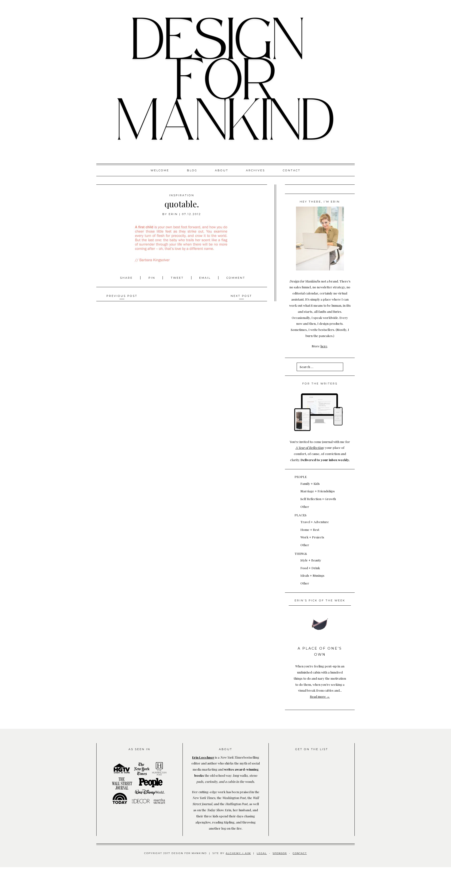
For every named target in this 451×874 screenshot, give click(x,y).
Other (304, 506)
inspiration (181, 195)
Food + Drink (310, 568)
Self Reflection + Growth (318, 499)
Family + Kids (310, 483)
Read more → (320, 696)
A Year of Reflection (309, 447)
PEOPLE (301, 476)
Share (127, 277)
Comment (235, 277)
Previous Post (121, 296)
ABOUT (221, 170)
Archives (255, 170)
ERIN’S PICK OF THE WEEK (320, 600)
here (323, 346)
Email (205, 277)
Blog (192, 170)
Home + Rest (309, 529)
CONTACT (300, 853)
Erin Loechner (203, 757)
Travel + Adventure (314, 522)
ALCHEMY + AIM (238, 853)
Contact (291, 170)
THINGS (301, 553)
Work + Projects (312, 537)
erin (173, 214)
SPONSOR (280, 853)
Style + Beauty (310, 560)
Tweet (178, 277)
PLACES (301, 515)
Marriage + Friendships (317, 491)
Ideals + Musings (312, 575)
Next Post (241, 296)
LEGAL (262, 853)
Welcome (160, 170)
